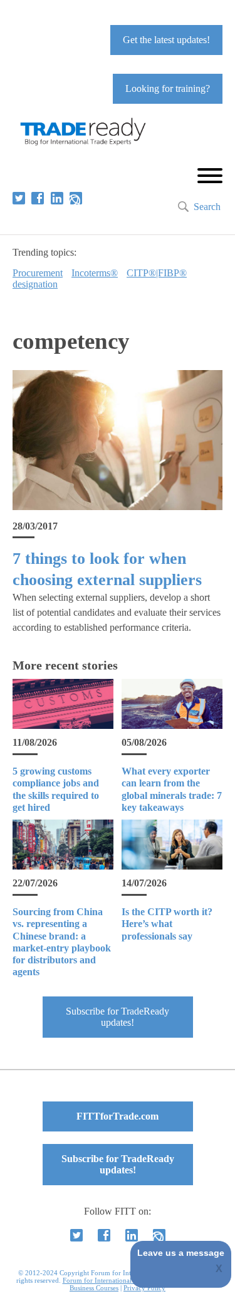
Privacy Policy (144, 1287)
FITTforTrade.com (117, 1116)
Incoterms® (94, 273)
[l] (57, 198)
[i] (76, 198)
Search (207, 206)
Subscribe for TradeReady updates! (117, 1017)
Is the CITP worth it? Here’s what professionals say (167, 923)
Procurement (38, 273)
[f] (37, 198)
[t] (19, 198)
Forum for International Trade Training (120, 1280)
